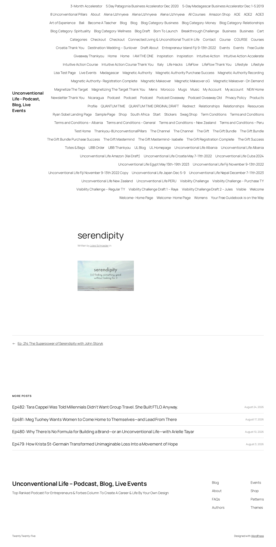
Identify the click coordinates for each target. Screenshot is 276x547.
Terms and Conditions (247, 114)
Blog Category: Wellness (112, 31)
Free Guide (255, 47)
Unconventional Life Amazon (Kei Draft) (110, 156)
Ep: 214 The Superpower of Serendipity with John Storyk (60, 343)
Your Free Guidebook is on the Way (237, 197)
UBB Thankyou (119, 147)
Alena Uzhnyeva (116, 14)
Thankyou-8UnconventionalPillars (120, 131)
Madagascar (109, 72)
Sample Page (105, 114)
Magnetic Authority (137, 72)
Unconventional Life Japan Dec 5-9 (159, 172)
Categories (78, 39)
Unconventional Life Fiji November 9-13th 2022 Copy (88, 172)
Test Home (82, 131)
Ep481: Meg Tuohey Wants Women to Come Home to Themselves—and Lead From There (94, 419)
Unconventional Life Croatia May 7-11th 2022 (178, 156)
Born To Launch (166, 31)
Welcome (257, 189)
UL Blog (140, 147)
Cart (260, 31)
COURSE (240, 39)
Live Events (87, 72)
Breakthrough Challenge (200, 31)
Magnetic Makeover (156, 81)
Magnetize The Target (71, 89)
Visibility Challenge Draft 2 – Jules (207, 189)
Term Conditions (213, 114)
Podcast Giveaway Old (205, 97)
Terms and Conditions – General (130, 122)
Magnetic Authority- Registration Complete (104, 81)
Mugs (182, 89)
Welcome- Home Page (136, 197)
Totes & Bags (75, 147)
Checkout (98, 39)
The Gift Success (251, 139)
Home (112, 56)
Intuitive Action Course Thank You (128, 64)
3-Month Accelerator (86, 6)
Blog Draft (142, 31)
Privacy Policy (235, 97)
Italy (160, 64)
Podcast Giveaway (170, 97)
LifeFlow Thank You (216, 64)
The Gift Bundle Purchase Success (73, 139)
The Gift (203, 131)
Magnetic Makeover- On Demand (238, 81)
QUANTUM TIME (113, 106)
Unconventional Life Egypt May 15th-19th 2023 (153, 164)
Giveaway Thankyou (89, 56)
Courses (257, 39)
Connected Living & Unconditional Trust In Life (163, 39)
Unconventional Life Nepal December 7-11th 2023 (226, 172)
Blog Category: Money (199, 22)
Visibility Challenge (194, 181)
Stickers (170, 114)
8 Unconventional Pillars (68, 14)
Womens (200, 197)
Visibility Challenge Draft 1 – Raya (153, 189)
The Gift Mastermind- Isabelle (160, 139)
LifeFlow (192, 64)
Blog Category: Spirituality (70, 31)
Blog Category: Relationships (241, 22)
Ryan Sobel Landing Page (72, 114)
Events (224, 47)
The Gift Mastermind (119, 139)
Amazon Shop (219, 14)
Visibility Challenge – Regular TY (100, 189)
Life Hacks (174, 64)
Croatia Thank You (70, 47)
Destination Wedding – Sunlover (112, 47)
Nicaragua (96, 97)
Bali (81, 22)
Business (229, 31)
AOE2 (248, 14)
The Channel (160, 131)
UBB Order (96, 147)
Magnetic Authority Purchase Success (185, 72)
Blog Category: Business (159, 22)
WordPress (257, 536)
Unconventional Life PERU (156, 181)
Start (157, 114)
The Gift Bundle (225, 131)
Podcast (113, 97)
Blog (123, 22)
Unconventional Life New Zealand (107, 181)
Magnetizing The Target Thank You (118, 89)
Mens (153, 89)
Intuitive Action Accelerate (244, 56)
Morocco (167, 89)
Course (225, 39)
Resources (256, 106)
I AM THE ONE (143, 56)
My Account (212, 89)
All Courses (196, 14)
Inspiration (165, 56)
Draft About (149, 47)
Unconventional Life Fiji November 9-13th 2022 (228, 164)
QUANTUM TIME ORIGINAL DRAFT (154, 106)
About (95, 14)
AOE (237, 14)
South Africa (139, 114)
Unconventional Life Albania (195, 147)
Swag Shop (188, 114)
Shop (123, 114)
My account (234, 89)
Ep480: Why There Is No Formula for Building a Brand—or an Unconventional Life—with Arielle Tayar (103, 431)
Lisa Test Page (65, 72)
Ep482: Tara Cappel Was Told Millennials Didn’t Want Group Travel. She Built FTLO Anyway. (95, 407)
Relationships (209, 106)
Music (195, 89)
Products (257, 97)
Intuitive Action (208, 56)
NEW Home (255, 89)
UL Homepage (160, 147)
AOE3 (260, 14)
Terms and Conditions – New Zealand (187, 122)
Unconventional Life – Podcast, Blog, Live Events (27, 101)
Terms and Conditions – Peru (242, 122)
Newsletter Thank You (67, 97)
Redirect (188, 106)
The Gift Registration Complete (210, 139)
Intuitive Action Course (80, 64)
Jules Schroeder (99, 245)
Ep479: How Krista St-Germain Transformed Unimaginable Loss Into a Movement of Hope (95, 444)
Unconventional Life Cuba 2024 (239, 156)
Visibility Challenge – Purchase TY (238, 181)
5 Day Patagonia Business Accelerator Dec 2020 (142, 6)
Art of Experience (62, 22)
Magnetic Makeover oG (192, 81)
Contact (209, 39)
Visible (241, 189)
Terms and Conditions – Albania (78, 122)
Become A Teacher (102, 22)
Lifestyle (241, 64)
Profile (92, 106)
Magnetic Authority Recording (241, 72)
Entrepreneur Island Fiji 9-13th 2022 (189, 47)
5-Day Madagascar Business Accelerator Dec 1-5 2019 (223, 6)
